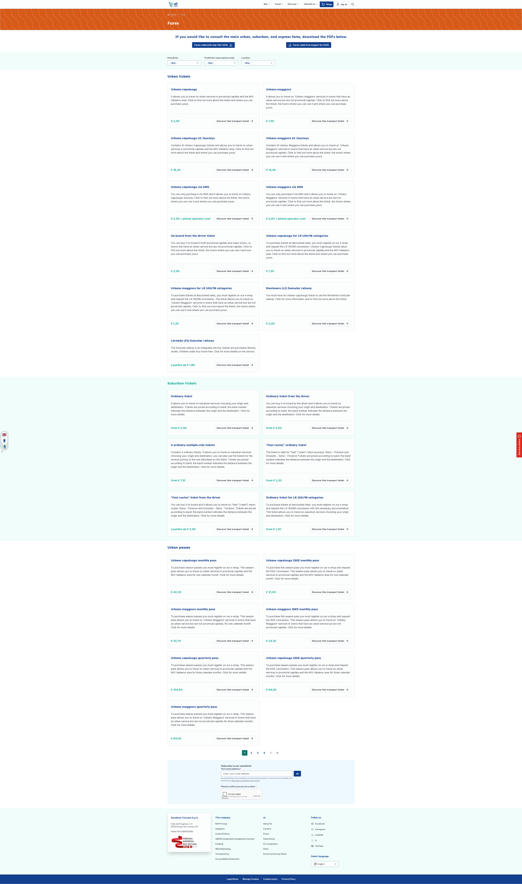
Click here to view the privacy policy (245, 781)
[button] (251, 879)
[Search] (353, 4)
